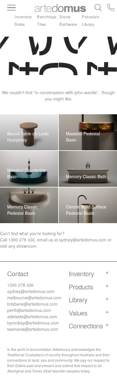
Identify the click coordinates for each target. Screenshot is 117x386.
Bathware (68, 24)
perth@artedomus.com (29, 310)
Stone (64, 16)
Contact (17, 273)
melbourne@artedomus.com (34, 298)
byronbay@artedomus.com (33, 323)
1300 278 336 (21, 240)
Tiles (41, 24)
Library (88, 24)
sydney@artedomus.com (82, 240)
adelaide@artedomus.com (32, 316)
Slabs (19, 24)
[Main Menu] (21, 8)
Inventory (23, 16)
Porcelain (91, 16)
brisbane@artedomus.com (32, 304)
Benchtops (47, 16)
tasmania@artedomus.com (32, 329)
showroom (26, 246)
